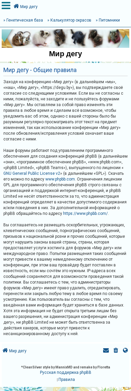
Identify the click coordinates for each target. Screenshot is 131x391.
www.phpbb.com (60, 179)
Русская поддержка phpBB (65, 372)
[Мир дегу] (65, 38)
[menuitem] (116, 351)
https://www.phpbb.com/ (85, 213)
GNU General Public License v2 (31, 173)
